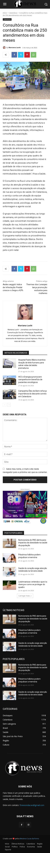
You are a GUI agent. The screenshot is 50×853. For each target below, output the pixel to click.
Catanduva (13, 13)
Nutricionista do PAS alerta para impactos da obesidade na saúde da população (32, 543)
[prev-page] (4, 405)
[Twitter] (20, 55)
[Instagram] (28, 824)
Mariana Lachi (15, 47)
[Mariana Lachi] (4, 47)
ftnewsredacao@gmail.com (32, 805)
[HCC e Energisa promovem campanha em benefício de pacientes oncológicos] (9, 380)
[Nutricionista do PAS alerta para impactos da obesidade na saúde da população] (9, 543)
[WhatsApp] (33, 55)
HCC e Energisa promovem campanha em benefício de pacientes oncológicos (30, 379)
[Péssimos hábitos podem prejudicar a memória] (9, 558)
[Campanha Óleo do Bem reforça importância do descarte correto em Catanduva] (9, 394)
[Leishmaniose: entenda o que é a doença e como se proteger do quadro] (9, 585)
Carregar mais (24, 596)
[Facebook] (14, 55)
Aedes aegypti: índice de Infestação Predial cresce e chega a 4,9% (13, 287)
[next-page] (9, 405)
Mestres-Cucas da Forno (29, 838)
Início (5, 13)
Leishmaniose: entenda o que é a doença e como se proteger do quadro (32, 584)
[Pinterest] (27, 55)
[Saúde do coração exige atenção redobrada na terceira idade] (9, 571)
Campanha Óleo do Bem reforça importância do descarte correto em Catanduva (32, 393)
